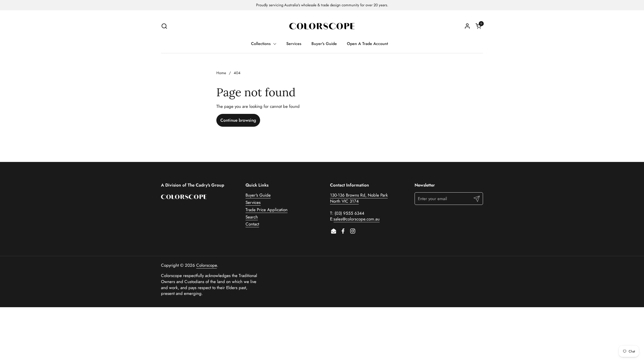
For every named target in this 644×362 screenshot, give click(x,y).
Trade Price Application (267, 210)
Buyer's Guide (258, 195)
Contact (252, 224)
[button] (164, 26)
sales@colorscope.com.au (357, 219)
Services (253, 202)
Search (252, 217)
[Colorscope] (322, 26)
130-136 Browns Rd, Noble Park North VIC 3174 (359, 198)
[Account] (467, 26)
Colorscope (206, 265)
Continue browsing (238, 120)
